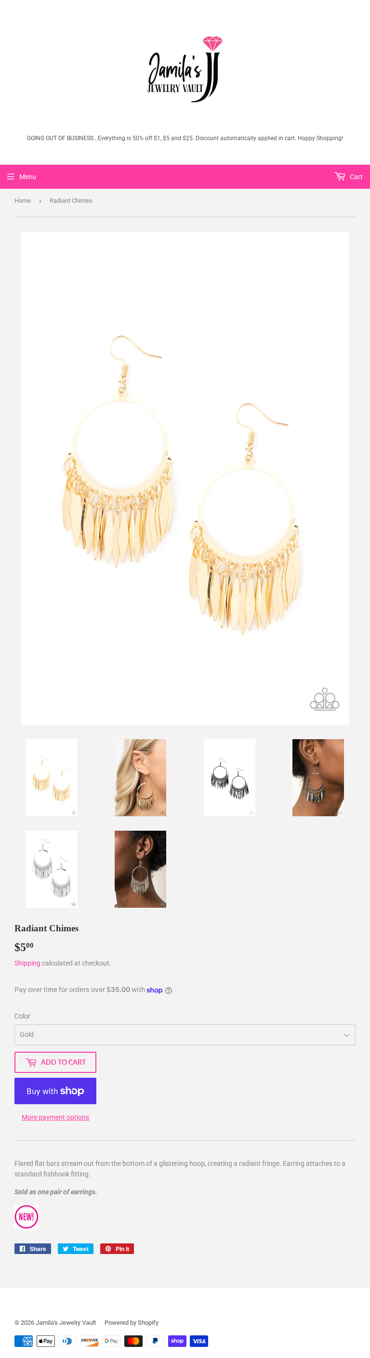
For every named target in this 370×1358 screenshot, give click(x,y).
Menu (27, 177)
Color (22, 1016)
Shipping (27, 963)
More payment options (55, 1117)
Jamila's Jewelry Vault (66, 1322)
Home (22, 200)
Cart (355, 177)
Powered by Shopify (132, 1322)
